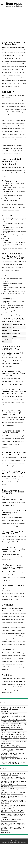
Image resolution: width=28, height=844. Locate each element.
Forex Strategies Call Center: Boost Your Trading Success (14, 742)
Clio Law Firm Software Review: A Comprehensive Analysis (12, 820)
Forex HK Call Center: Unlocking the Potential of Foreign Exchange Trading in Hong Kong (14, 738)
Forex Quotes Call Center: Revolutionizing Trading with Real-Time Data (14, 758)
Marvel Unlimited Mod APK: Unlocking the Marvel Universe (14, 797)
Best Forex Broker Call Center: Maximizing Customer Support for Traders (12, 729)
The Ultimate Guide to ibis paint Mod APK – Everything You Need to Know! (13, 824)
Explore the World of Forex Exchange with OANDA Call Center (13, 753)
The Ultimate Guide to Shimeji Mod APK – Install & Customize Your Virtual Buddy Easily (14, 801)
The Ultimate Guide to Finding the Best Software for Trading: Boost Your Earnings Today (13, 806)
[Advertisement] (14, 22)
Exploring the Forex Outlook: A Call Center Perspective (12, 750)
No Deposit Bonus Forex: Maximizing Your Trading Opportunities (13, 708)
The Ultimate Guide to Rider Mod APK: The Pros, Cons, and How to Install (13, 793)
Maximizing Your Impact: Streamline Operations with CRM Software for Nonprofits (13, 815)
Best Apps (14, 4)
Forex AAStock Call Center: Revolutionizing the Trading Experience (13, 746)
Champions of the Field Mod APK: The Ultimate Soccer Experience (13, 720)
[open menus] (2, 4)
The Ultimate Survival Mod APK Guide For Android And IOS (13, 781)
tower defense (5, 832)
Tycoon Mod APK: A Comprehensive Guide (12, 789)
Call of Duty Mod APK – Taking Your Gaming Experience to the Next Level (13, 778)
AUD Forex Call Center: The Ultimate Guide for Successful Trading (13, 762)
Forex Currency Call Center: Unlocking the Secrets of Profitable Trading (13, 724)
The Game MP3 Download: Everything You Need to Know (13, 785)
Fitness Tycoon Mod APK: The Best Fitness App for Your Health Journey (12, 733)
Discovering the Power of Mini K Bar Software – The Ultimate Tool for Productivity (13, 828)
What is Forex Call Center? (9, 714)
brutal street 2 (5, 711)
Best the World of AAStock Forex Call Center (13, 716)
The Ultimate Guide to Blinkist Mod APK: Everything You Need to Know (12, 811)
